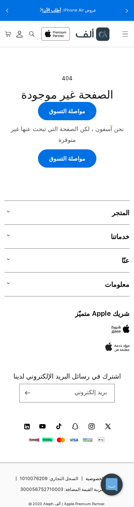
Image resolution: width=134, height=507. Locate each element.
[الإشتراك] (28, 393)
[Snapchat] (75, 426)
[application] (112, 485)
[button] (125, 34)
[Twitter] (108, 426)
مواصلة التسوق (67, 111)
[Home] (92, 34)
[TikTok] (59, 426)
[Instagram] (91, 426)
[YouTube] (42, 426)
